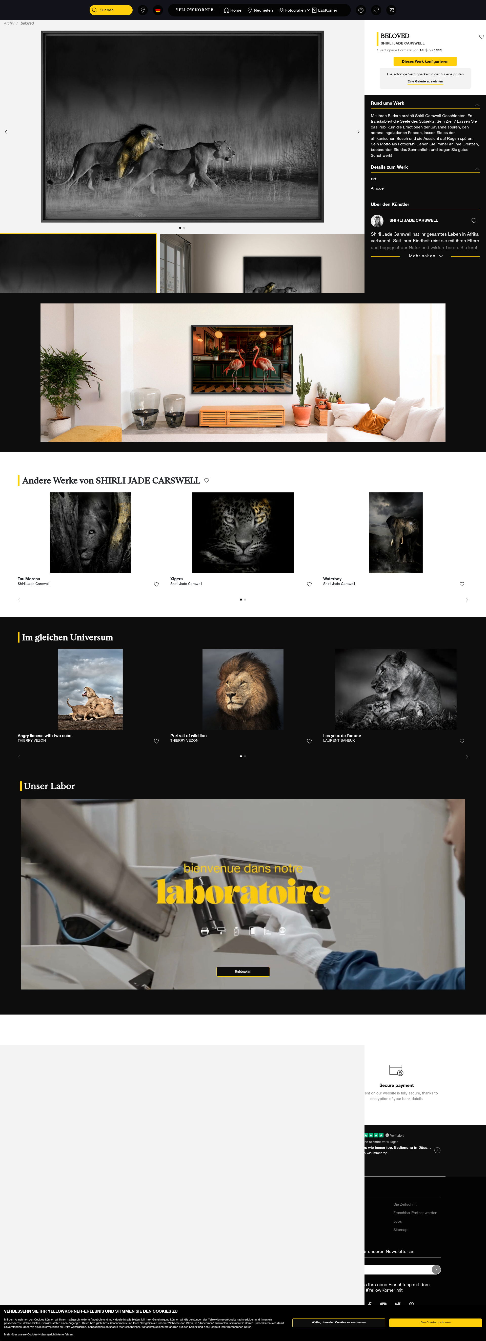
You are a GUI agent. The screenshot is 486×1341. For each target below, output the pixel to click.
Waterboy (332, 580)
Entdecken (243, 972)
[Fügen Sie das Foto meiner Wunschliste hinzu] (481, 37)
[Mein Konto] (361, 10)
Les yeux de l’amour (342, 736)
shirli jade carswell (403, 44)
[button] (6, 132)
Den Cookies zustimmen (436, 1322)
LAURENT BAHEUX (339, 741)
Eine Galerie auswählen (425, 81)
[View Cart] (391, 10)
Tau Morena (29, 580)
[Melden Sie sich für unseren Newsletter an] (436, 1269)
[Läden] (143, 10)
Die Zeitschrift (405, 1205)
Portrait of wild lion (188, 736)
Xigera (176, 580)
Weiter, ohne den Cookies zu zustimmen (339, 1322)
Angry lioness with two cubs (44, 736)
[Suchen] (95, 10)
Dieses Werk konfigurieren (425, 62)
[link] (197, 10)
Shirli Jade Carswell (33, 584)
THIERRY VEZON (32, 741)
